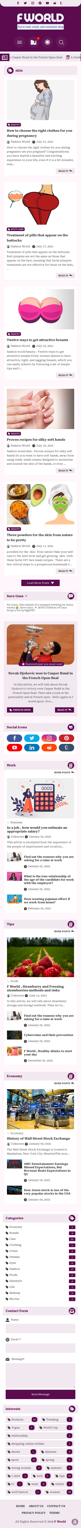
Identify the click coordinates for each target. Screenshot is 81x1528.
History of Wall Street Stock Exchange (38, 1138)
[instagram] (32, 3)
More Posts (62, 772)
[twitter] (25, 3)
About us (36, 1506)
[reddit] (54, 3)
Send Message (40, 1394)
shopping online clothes (40, 1443)
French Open (22, 710)
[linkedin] (32, 747)
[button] (47, 42)
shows (22, 1451)
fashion (41, 1269)
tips (65, 1475)
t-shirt (18, 1475)
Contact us (56, 1506)
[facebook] (18, 3)
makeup (41, 1293)
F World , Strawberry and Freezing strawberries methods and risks (35, 988)
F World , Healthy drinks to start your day (48, 1052)
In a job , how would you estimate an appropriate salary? (37, 829)
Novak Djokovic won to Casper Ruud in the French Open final (40, 675)
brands (41, 1233)
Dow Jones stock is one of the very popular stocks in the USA (47, 1191)
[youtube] (47, 3)
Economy (41, 1227)
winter (62, 1483)
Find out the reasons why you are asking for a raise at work (49, 858)
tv (16, 1483)
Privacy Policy (34, 1512)
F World (60, 1521)
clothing (41, 1245)
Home (20, 1506)
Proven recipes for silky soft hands (36, 439)
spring (58, 1459)
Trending (58, 1419)
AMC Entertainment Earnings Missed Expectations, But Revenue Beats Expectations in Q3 (47, 1169)
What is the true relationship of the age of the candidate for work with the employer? (49, 880)
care (41, 1239)
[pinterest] (40, 3)
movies (41, 1299)
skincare (57, 1451)
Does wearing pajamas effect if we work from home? (47, 900)
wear (37, 1483)
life (41, 1287)
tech (42, 1475)
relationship (40, 1435)
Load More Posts (38, 582)
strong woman (25, 1467)
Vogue (21, 1427)
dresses (41, 1257)
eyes (41, 1263)
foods (41, 1275)
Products (23, 1419)
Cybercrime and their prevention (48, 1035)
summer (60, 1467)
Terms (54, 1512)
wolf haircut (25, 1492)
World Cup (56, 1427)
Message (17, 1358)
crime (41, 1251)
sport (23, 1459)
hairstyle (41, 1281)
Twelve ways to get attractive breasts (37, 340)
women (60, 1492)
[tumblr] (61, 3)
